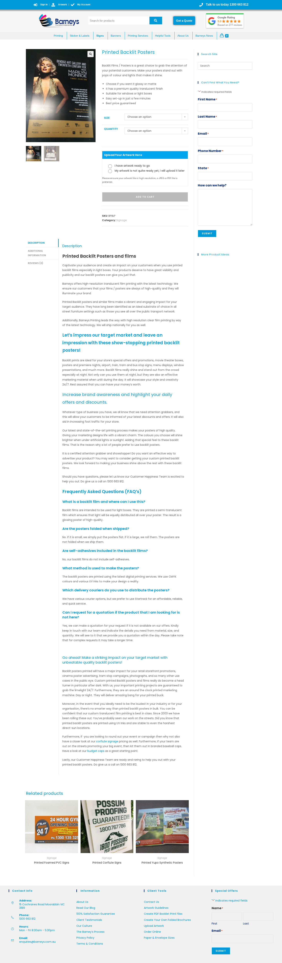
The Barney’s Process (90, 932)
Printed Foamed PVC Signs (51, 863)
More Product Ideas (215, 254)
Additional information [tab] (37, 253)
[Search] (155, 20)
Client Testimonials (89, 920)
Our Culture (84, 926)
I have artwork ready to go (132, 166)
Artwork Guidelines (156, 908)
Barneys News (204, 35)
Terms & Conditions (89, 944)
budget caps (95, 751)
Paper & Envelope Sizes (159, 938)
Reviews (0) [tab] (35, 263)
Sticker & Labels (79, 35)
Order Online (152, 932)
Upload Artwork (154, 926)
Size (107, 118)
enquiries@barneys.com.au (37, 942)
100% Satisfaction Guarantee (95, 914)
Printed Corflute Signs (106, 863)
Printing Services (138, 35)
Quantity (111, 129)
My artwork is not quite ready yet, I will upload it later (150, 171)
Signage (121, 220)
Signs (100, 35)
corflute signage (107, 741)
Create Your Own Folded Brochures (167, 920)
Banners (116, 35)
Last (246, 923)
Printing (58, 35)
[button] (90, 54)
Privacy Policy (85, 938)
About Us (183, 35)
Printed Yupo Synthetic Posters (162, 863)
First (214, 923)
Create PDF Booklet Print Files (163, 914)
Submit (207, 233)
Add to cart (145, 196)
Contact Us (151, 902)
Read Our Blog (85, 908)
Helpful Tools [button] (163, 35)
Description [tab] (36, 242)
